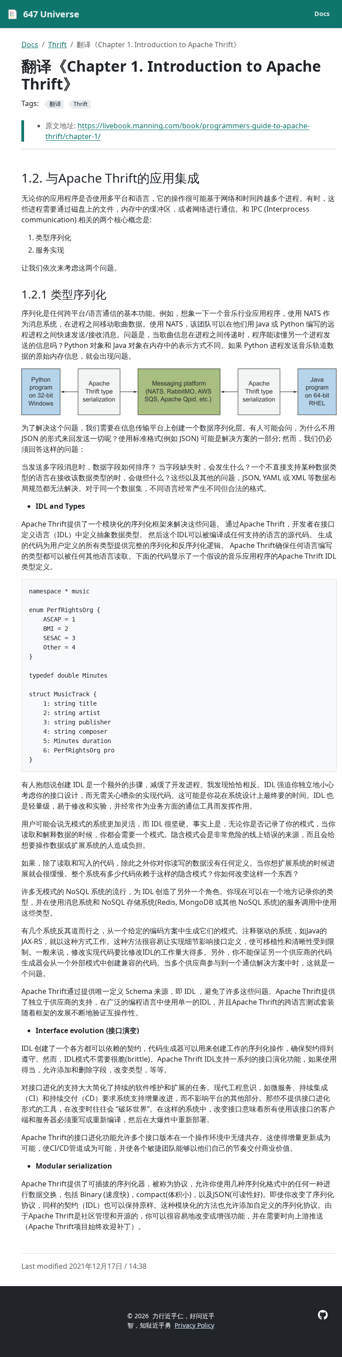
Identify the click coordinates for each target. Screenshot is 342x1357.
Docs (29, 44)
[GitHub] (323, 1315)
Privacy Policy (194, 1325)
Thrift (57, 44)
